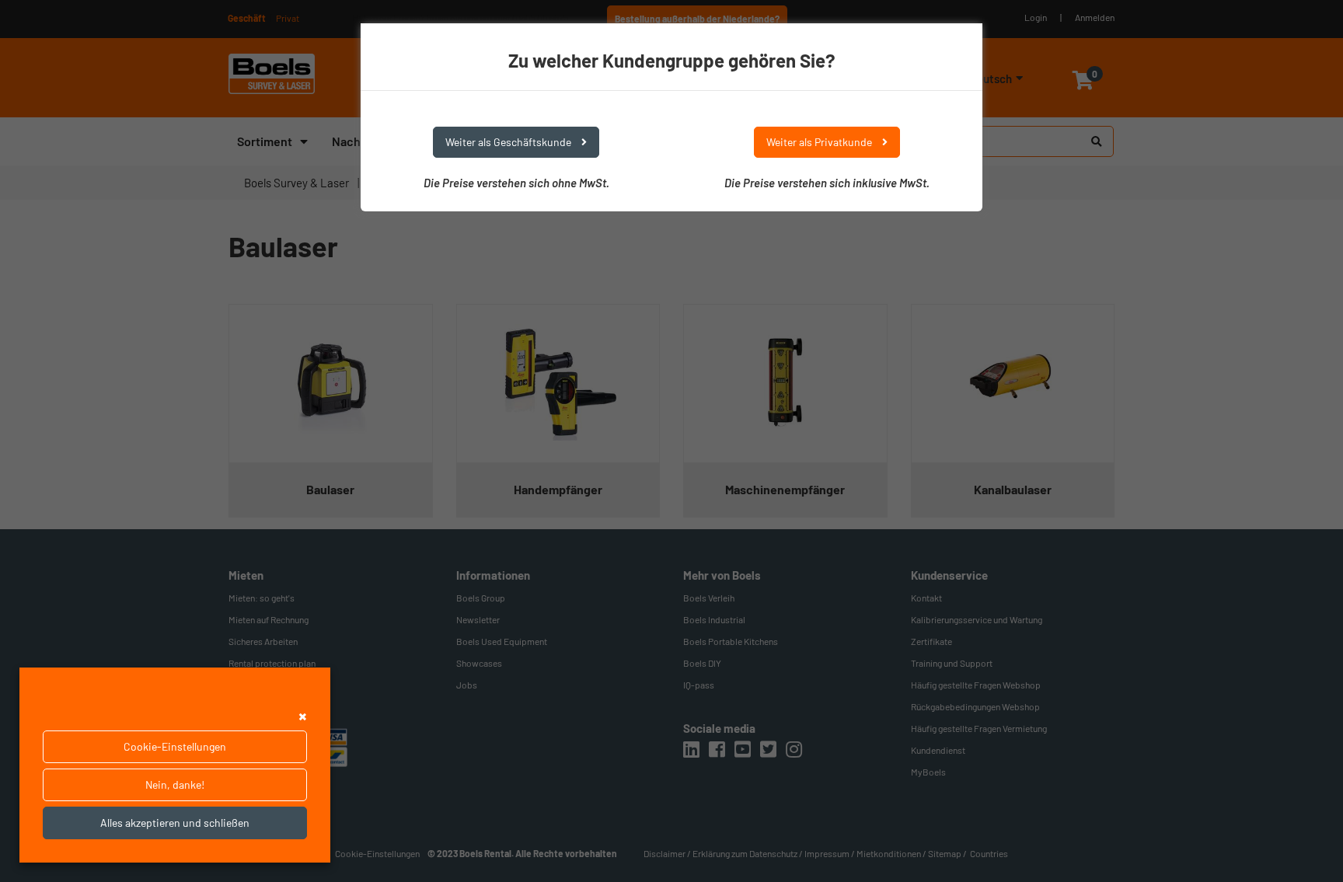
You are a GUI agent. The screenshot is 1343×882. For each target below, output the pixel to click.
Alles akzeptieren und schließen (174, 822)
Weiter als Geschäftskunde (509, 141)
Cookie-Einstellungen (175, 746)
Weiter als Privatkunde (820, 141)
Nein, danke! (174, 784)
